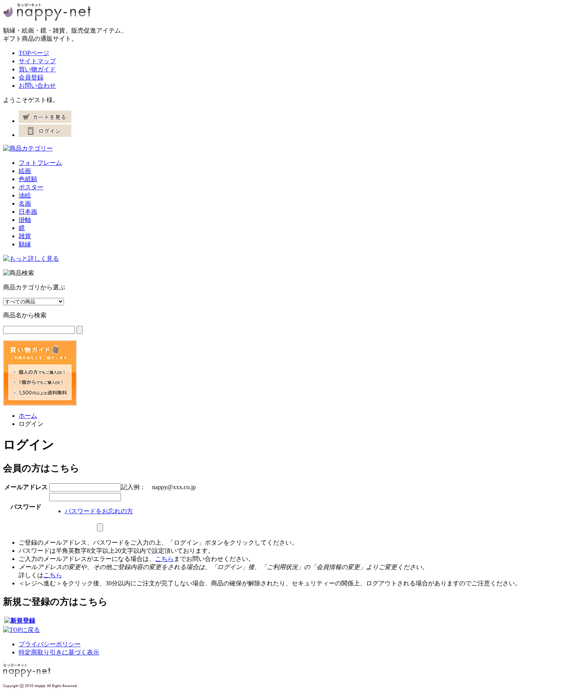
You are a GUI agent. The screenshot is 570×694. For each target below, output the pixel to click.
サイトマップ (37, 61)
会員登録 (31, 77)
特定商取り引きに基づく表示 (59, 652)
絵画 (25, 171)
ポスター (31, 187)
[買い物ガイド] (40, 403)
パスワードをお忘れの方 (99, 511)
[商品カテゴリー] (28, 148)
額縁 (25, 244)
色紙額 (28, 179)
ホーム (28, 415)
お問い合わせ (37, 85)
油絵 (25, 195)
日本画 (28, 211)
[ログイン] (45, 135)
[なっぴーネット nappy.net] (47, 18)
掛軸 (25, 219)
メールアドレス (26, 487)
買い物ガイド (37, 69)
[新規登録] (19, 620)
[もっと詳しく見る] (31, 258)
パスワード (25, 507)
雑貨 (25, 236)
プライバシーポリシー (50, 644)
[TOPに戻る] (21, 630)
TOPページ (34, 53)
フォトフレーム (40, 162)
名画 (25, 203)
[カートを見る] (45, 121)
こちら (164, 559)
